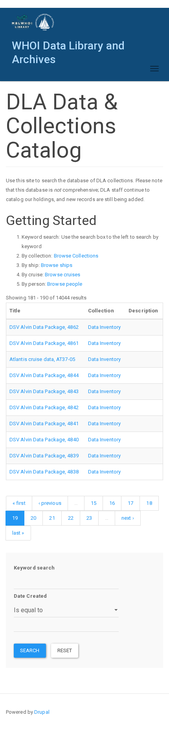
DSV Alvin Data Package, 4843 (44, 391)
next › (127, 518)
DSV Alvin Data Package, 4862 (44, 327)
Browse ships (56, 265)
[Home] (33, 22)
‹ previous (50, 503)
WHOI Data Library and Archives (68, 47)
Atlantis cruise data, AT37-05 (42, 359)
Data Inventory (104, 327)
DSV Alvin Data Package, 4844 (44, 375)
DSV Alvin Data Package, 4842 (44, 407)
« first (19, 503)
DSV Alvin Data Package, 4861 (44, 343)
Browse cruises (62, 275)
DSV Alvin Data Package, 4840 (44, 440)
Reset (64, 650)
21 (52, 518)
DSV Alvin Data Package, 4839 (44, 456)
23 (89, 518)
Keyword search (34, 568)
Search (30, 650)
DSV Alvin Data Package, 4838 (44, 472)
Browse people (64, 284)
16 (112, 503)
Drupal (42, 712)
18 (149, 503)
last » (18, 533)
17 (130, 503)
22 (70, 518)
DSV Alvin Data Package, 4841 (44, 423)
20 (33, 518)
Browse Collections (76, 256)
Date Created (30, 596)
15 (93, 503)
